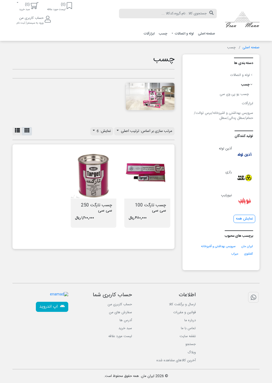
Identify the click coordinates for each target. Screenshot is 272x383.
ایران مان (247, 246)
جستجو (190, 344)
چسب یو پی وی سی (234, 94)
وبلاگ (192, 352)
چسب (163, 34)
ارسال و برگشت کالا (182, 304)
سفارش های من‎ (120, 312)
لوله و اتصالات (240, 75)
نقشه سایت (188, 336)
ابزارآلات (149, 34)
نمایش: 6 (103, 131)
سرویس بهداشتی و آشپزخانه (218, 246)
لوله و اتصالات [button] (184, 34)
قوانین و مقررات (184, 312)
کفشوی (248, 253)
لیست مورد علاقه (120, 336)
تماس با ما (188, 328)
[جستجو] (211, 13)
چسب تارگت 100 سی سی (150, 208)
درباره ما (190, 320)
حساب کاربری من (120, 304)
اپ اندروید (49, 306)
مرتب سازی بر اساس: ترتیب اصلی (146, 131)
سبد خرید (125, 328)
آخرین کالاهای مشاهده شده (176, 360)
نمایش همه (244, 219)
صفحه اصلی (206, 34)
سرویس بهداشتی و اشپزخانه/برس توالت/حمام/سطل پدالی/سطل (223, 115)
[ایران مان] (242, 20)
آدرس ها (126, 320)
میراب (234, 253)
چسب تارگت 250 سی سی (96, 208)
